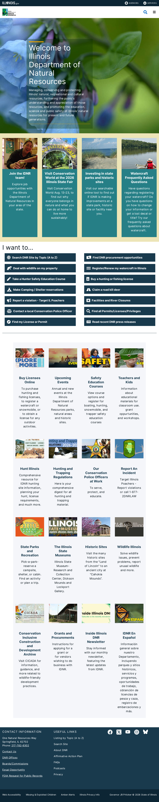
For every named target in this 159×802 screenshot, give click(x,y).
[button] (40, 257)
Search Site (61, 744)
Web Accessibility (11, 794)
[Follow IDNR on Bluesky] (145, 733)
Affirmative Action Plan (68, 756)
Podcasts (59, 768)
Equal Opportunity (13, 769)
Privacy (58, 774)
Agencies (134, 3)
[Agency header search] (145, 12)
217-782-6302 (20, 745)
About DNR (60, 750)
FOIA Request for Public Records (22, 775)
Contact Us (9, 751)
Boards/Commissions (15, 763)
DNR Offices (9, 757)
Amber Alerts (68, 794)
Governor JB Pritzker (121, 794)
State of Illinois (149, 794)
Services (152, 3)
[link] (110, 733)
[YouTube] (127, 733)
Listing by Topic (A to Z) (69, 738)
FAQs (57, 762)
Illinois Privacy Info (90, 794)
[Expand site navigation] (154, 12)
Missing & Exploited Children (41, 794)
